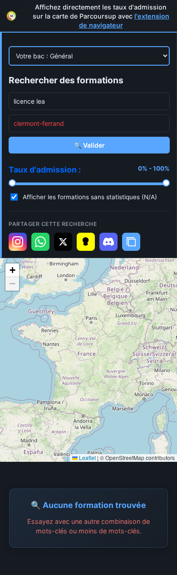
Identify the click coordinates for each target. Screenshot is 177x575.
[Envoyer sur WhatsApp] (40, 242)
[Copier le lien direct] (131, 242)
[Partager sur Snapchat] (86, 242)
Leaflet (87, 457)
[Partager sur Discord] (108, 242)
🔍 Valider (89, 145)
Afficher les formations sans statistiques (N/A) (90, 197)
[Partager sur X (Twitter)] (63, 242)
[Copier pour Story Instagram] (18, 242)
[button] (12, 270)
